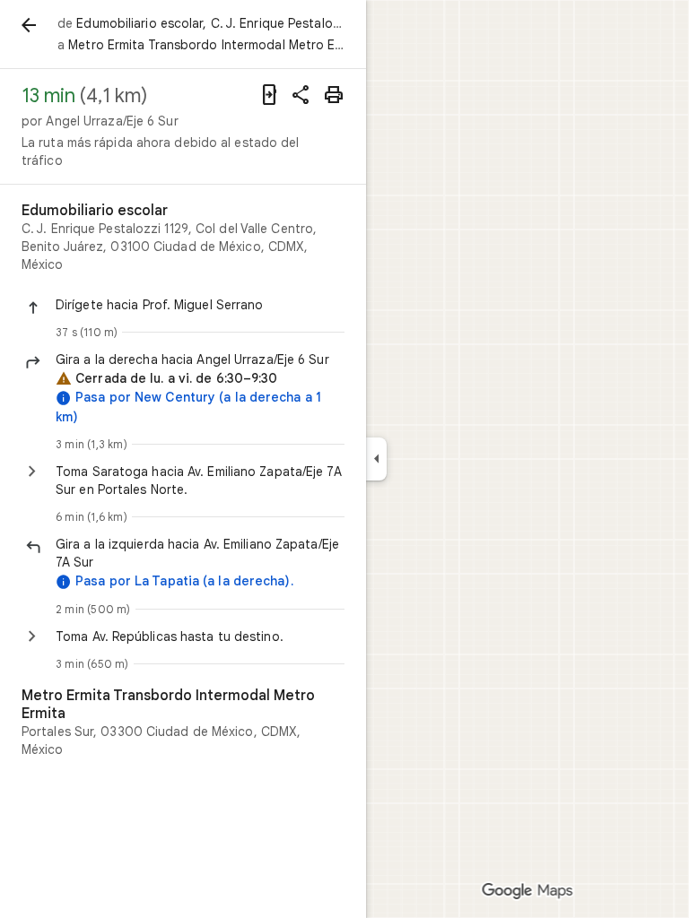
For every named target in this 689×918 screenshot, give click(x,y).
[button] (200, 305)
